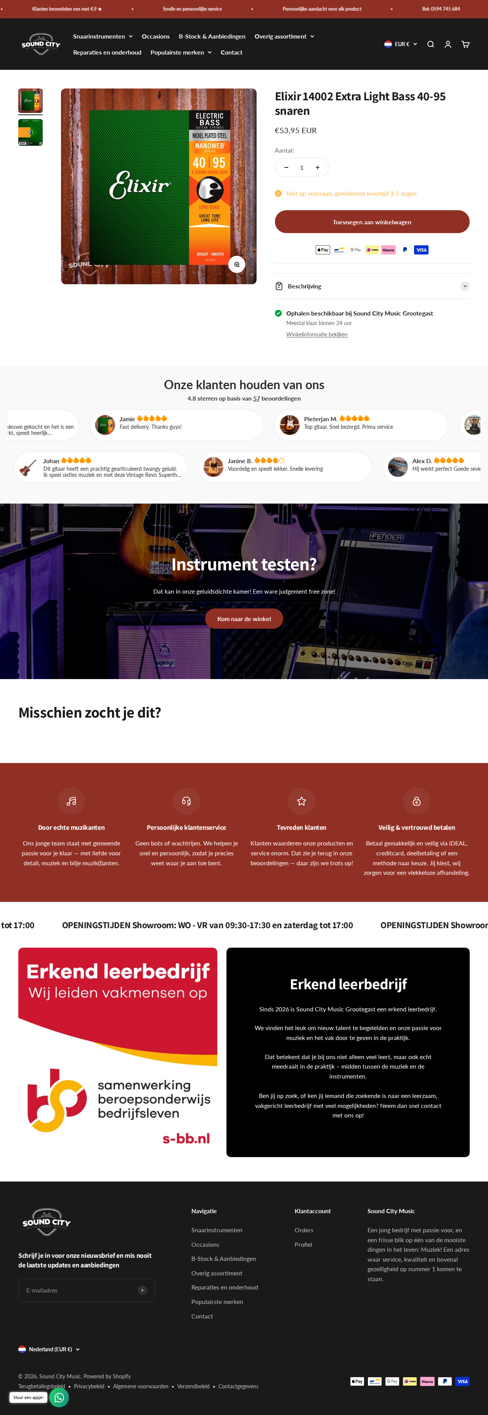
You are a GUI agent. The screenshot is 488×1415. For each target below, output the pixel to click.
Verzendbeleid (193, 1386)
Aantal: (284, 150)
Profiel (303, 1244)
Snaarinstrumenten (99, 36)
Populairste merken (177, 52)
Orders (304, 1229)
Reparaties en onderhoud (107, 52)
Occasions (156, 36)
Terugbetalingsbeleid (41, 1386)
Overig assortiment (281, 36)
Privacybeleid (89, 1386)
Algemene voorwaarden (141, 1386)
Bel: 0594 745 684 (392, 9)
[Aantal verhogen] (318, 167)
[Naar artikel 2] (30, 133)
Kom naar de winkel (244, 618)
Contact (231, 52)
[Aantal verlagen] (286, 167)
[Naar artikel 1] (30, 102)
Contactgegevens (238, 1386)
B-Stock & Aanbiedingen (212, 36)
